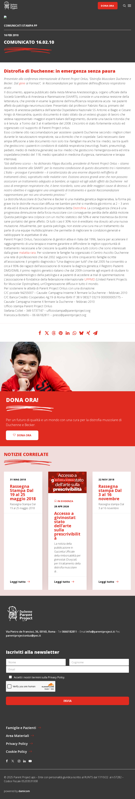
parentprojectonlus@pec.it (24, 635)
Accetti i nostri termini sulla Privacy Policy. (39, 677)
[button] (129, 5)
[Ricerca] (123, 5)
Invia (67, 701)
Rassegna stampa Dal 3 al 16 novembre (110, 492)
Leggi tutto (18, 582)
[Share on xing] (88, 333)
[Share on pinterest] (60, 333)
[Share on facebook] (40, 333)
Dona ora (107, 5)
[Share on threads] (53, 333)
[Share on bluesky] (81, 333)
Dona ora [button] (24, 435)
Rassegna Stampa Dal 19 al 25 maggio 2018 (23, 492)
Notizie (59, 480)
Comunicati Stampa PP (20, 25)
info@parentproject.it (100, 631)
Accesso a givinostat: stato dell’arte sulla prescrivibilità (67, 525)
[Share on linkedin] (67, 333)
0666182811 (69, 631)
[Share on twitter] (46, 333)
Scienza (70, 480)
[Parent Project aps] (10, 5)
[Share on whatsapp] (74, 333)
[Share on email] (95, 333)
